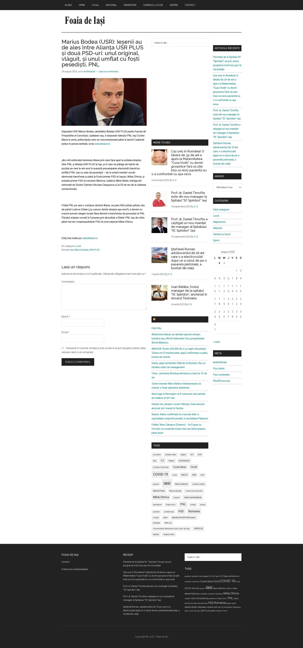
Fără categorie (221, 209)
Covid (194, 466)
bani (154, 461)
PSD (181, 511)
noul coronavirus (193, 497)
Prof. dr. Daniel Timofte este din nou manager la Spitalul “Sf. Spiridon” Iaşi (189, 196)
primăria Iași (169, 512)
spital (165, 518)
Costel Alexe (179, 467)
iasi (72, 250)
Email (65, 332)
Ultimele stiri (165, 319)
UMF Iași (168, 523)
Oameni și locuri (222, 234)
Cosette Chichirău (161, 467)
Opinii (216, 240)
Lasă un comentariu (108, 71)
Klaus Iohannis (181, 484)
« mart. (216, 341)
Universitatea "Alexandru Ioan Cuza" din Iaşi (171, 529)
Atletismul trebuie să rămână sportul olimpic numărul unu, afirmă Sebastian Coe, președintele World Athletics (178, 338)
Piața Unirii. (171, 505)
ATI (192, 454)
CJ (162, 460)
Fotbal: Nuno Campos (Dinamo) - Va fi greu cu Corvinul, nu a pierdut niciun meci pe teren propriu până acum (178, 428)
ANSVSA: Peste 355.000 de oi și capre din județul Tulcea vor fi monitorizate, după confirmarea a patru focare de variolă (180, 352)
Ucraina (156, 523)
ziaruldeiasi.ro (102, 143)
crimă (174, 475)
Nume (66, 316)
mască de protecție (194, 491)
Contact (65, 562)
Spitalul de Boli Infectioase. (184, 517)
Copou (171, 461)
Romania (194, 511)
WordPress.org (221, 380)
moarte (176, 498)
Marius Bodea (81, 250)
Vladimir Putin (168, 534)
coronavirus (184, 460)
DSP (202, 475)
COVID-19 (160, 474)
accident (157, 455)
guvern (156, 484)
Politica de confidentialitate (75, 569)
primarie (156, 512)
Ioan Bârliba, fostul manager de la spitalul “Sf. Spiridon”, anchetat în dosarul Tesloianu (189, 292)
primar (202, 505)
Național (217, 228)
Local (78, 246)
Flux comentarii (221, 374)
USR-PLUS (94, 250)
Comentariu (68, 281)
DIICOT (184, 475)
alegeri (183, 455)
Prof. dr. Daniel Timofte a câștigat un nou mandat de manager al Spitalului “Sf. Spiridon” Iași (189, 224)
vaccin (156, 534)
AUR (199, 455)
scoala (156, 518)
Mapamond (219, 221)
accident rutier (170, 455)
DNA (194, 475)
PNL (183, 504)
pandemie (157, 504)
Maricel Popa (159, 491)
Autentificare (220, 362)
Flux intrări (219, 368)
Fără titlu (156, 328)
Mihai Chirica (161, 497)
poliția (193, 505)
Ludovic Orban (198, 484)
